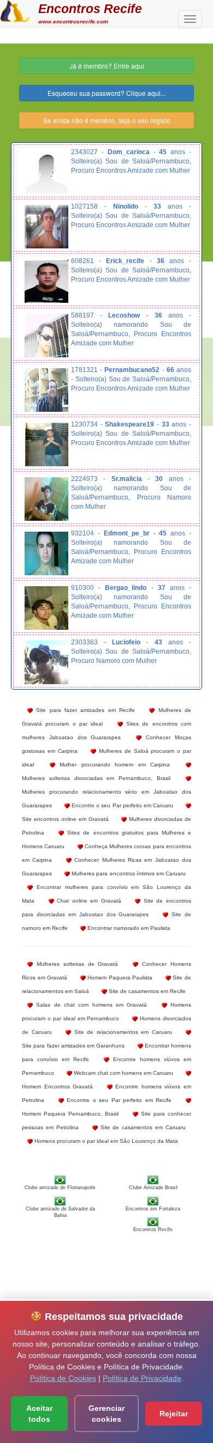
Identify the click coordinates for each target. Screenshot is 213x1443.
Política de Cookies (63, 1378)
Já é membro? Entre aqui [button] (106, 65)
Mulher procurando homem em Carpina (112, 765)
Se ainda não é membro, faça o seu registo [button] (106, 120)
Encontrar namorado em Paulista (128, 928)
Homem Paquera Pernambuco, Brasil (70, 1114)
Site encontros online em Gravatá (65, 819)
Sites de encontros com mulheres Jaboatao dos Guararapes (106, 730)
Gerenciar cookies (106, 1413)
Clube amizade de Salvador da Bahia (60, 1212)
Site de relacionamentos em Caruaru (121, 1032)
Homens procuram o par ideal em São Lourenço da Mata (105, 1141)
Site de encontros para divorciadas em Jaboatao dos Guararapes (106, 907)
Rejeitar (173, 1413)
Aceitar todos (39, 1413)
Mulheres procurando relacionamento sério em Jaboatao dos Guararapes (106, 798)
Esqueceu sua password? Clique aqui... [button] (106, 93)
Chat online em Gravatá (87, 901)
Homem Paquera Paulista (119, 978)
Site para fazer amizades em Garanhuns (73, 1046)
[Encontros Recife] (15, 9)
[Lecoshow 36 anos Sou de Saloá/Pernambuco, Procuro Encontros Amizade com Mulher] (46, 335)
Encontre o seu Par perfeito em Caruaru (121, 805)
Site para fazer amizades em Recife (84, 710)
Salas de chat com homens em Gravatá (90, 1005)
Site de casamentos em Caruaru (142, 1127)
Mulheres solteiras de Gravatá (75, 964)
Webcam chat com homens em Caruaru (122, 1073)
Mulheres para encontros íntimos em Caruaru (128, 873)
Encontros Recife (90, 9)
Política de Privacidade (142, 1378)
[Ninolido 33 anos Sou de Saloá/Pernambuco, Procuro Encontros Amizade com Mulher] (46, 226)
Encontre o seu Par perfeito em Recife (118, 1100)
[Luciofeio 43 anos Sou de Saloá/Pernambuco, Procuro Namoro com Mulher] (46, 662)
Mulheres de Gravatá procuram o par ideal (106, 717)
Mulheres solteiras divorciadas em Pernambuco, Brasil (96, 778)
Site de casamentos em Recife (146, 991)
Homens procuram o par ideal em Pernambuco (106, 1011)
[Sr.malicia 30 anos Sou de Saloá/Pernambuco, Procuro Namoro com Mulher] (46, 499)
